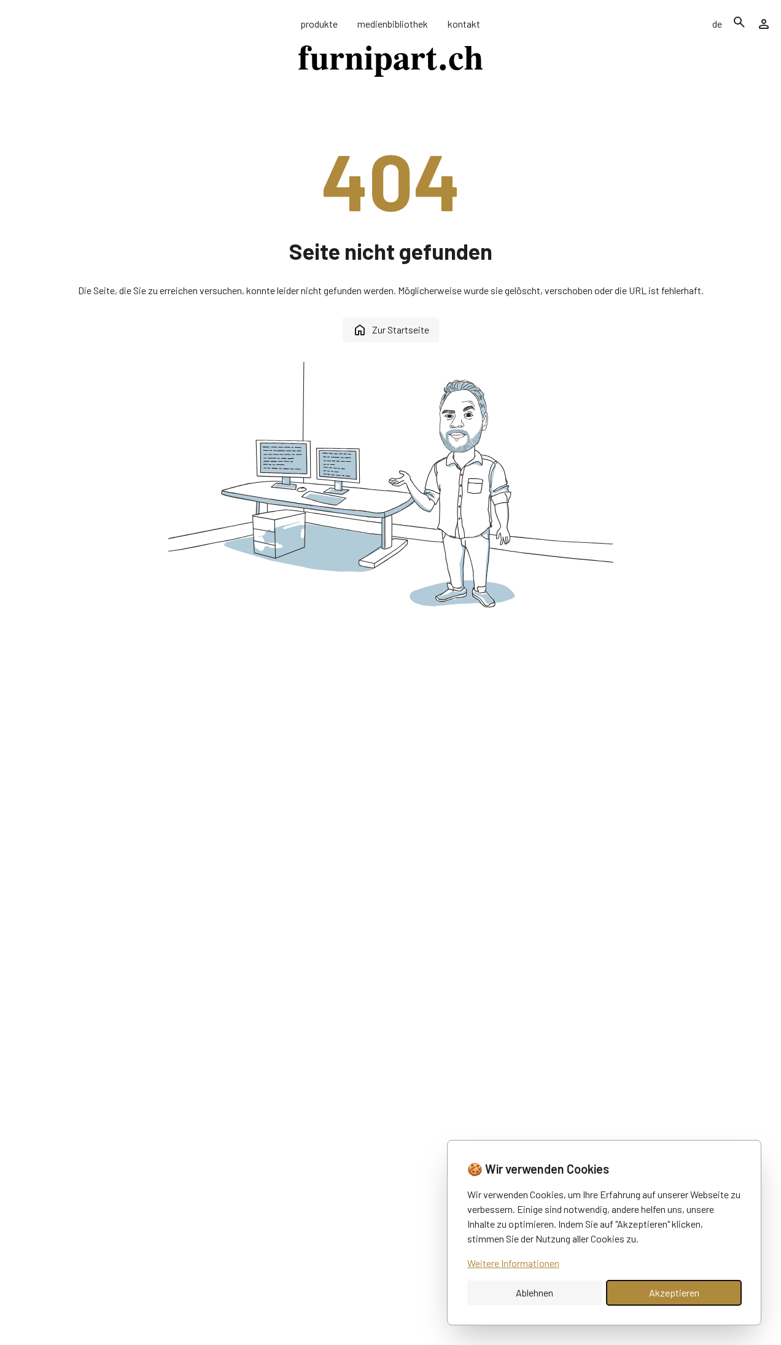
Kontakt (464, 23)
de (717, 23)
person (763, 24)
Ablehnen (534, 1292)
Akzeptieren (674, 1292)
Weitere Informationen (513, 1263)
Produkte (319, 23)
